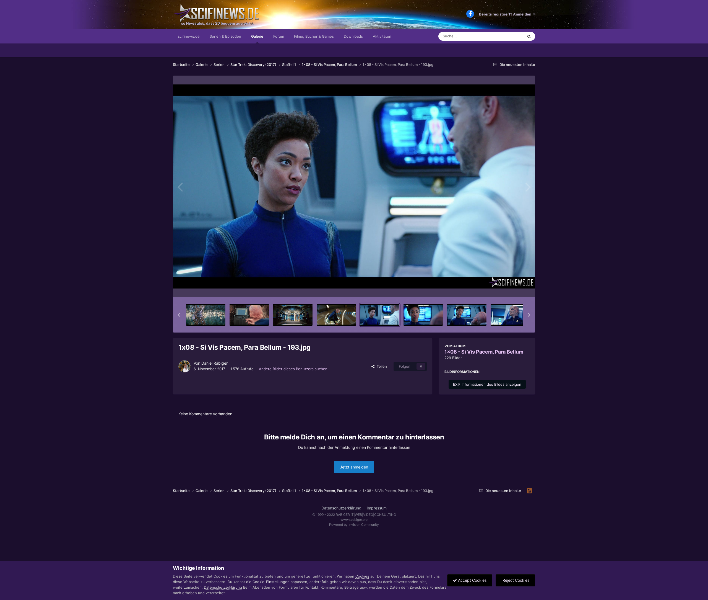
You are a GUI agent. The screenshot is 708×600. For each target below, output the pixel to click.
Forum (278, 36)
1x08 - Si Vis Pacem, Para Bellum (483, 352)
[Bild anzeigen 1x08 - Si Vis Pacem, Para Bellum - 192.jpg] (336, 315)
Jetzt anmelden (354, 467)
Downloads (353, 36)
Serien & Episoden (225, 36)
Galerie (257, 36)
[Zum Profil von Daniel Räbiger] (184, 366)
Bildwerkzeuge (510, 287)
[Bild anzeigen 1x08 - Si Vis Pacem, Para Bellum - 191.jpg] (292, 315)
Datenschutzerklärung (341, 508)
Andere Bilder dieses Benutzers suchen (293, 369)
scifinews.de (189, 36)
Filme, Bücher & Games (314, 36)
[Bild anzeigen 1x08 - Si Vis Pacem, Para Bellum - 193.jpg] (379, 315)
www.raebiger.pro (354, 519)
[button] (179, 315)
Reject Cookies (515, 580)
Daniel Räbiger (214, 363)
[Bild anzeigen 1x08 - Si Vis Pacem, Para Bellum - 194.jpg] (423, 315)
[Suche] (529, 36)
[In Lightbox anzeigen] (354, 186)
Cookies (362, 576)
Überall (510, 36)
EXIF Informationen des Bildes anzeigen (487, 384)
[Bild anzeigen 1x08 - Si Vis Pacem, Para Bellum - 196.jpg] (510, 315)
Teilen (380, 366)
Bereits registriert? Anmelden (506, 14)
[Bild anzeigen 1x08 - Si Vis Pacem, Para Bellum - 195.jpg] (466, 315)
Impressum (377, 508)
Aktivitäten (382, 36)
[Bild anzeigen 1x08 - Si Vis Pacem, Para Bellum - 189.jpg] (205, 315)
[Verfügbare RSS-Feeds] (529, 491)
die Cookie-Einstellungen (268, 582)
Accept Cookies (471, 580)
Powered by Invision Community (354, 524)
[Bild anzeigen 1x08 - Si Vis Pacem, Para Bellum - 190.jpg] (249, 315)
